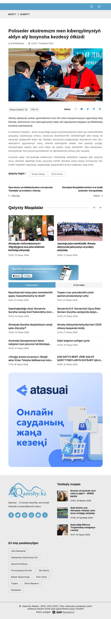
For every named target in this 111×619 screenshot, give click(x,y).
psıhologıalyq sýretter (21, 570)
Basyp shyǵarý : (17, 109)
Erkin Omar (41, 577)
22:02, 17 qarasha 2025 (42, 43)
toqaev (14, 583)
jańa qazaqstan (18, 551)
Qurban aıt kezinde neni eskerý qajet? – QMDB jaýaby (83, 493)
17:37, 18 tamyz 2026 (18, 364)
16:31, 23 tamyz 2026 (18, 300)
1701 (33, 109)
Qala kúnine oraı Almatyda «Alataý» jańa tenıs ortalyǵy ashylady (82, 510)
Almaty (25, 14)
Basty (12, 14)
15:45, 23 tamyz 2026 (67, 316)
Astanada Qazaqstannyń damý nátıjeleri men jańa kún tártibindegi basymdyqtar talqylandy (28, 342)
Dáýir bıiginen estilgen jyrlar (73, 340)
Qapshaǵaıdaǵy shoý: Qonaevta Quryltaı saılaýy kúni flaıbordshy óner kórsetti (30, 310)
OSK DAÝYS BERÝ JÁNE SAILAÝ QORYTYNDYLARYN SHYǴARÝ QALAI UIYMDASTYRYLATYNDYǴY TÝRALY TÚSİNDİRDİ (79, 358)
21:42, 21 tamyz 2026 (67, 332)
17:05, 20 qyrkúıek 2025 (81, 518)
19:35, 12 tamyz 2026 (67, 255)
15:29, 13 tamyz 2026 (18, 255)
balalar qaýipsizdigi (20, 577)
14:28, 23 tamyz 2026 (18, 332)
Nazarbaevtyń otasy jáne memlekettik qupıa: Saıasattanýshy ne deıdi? (30, 294)
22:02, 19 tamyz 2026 (67, 345)
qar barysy (44, 570)
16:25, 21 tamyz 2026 (18, 348)
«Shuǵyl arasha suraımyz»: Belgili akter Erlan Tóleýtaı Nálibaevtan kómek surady (31, 358)
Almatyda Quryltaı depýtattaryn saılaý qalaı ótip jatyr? (30, 326)
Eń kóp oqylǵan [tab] (79, 285)
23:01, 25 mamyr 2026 (80, 500)
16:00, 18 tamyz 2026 (67, 364)
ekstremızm (57, 174)
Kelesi (97, 195)
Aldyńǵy (15, 195)
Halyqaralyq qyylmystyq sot (24, 557)
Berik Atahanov (32, 583)
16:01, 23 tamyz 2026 (67, 300)
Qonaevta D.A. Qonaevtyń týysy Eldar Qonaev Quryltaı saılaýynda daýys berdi (79, 310)
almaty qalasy (38, 174)
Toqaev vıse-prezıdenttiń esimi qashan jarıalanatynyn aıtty (75, 294)
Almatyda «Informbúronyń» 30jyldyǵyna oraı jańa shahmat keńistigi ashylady (26, 247)
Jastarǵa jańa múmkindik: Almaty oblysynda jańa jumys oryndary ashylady (76, 247)
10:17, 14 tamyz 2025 (80, 534)
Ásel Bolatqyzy (17, 43)
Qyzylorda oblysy (19, 564)
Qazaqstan (16, 590)
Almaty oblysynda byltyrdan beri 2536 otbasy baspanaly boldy (79, 326)
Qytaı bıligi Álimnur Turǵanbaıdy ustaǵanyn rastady (82, 527)
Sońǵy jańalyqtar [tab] (32, 285)
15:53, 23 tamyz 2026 (18, 316)
